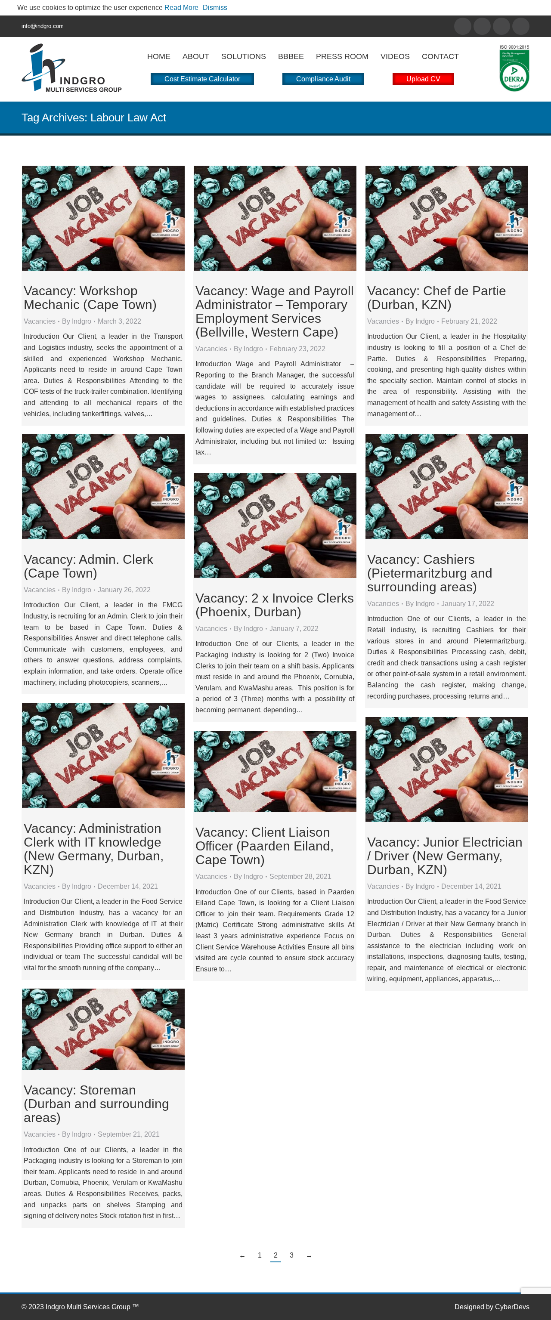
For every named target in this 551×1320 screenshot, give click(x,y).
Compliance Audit (323, 79)
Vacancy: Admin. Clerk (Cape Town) (88, 566)
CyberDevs (512, 1307)
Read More (181, 7)
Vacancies (40, 321)
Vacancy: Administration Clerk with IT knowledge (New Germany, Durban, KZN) (94, 849)
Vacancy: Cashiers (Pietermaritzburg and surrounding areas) (429, 573)
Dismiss (215, 7)
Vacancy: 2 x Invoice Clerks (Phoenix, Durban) (274, 605)
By (76, 321)
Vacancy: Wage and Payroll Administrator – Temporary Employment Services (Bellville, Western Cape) (274, 311)
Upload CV (423, 79)
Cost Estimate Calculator (202, 79)
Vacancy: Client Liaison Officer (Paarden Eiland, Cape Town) (264, 846)
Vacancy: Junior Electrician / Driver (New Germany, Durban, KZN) (445, 856)
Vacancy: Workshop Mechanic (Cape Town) (90, 298)
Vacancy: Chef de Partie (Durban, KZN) (436, 298)
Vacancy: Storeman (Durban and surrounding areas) (96, 1104)
